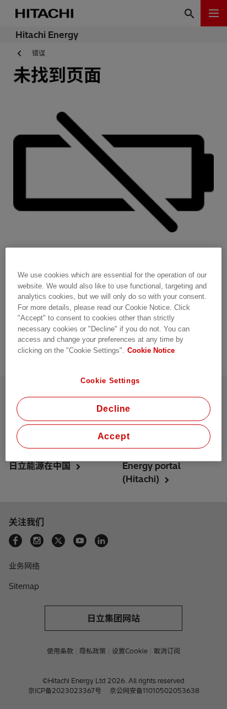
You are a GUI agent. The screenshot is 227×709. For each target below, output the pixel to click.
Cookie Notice (151, 350)
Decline (113, 408)
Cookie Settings (110, 381)
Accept (114, 436)
